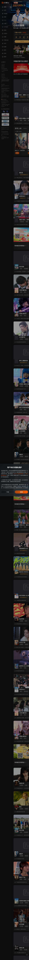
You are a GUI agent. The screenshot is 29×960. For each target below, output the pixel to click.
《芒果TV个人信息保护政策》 (18, 473)
